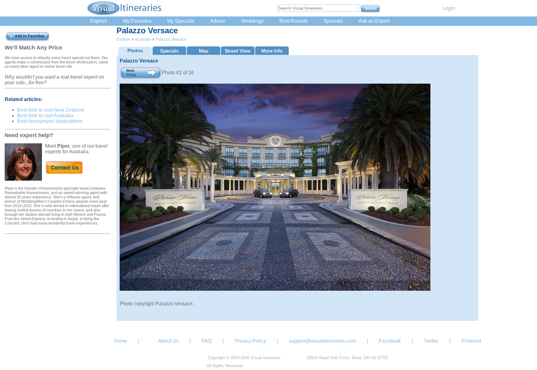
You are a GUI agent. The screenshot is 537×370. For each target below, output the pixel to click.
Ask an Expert (374, 21)
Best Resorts (293, 21)
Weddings (252, 21)
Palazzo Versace (171, 39)
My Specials (180, 21)
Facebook (390, 341)
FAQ (207, 341)
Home (120, 341)
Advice (217, 21)
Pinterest (471, 341)
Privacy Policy (250, 341)
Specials (333, 21)
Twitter (431, 341)
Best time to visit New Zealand (50, 110)
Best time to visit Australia (45, 115)
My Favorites (137, 21)
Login (449, 8)
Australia (143, 39)
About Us (168, 341)
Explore (98, 21)
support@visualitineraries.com (322, 341)
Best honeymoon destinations (49, 121)
